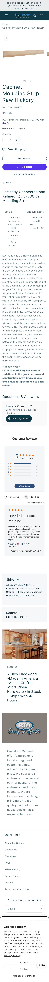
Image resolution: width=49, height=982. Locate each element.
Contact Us (11, 849)
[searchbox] (14, 497)
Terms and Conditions (17, 889)
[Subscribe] (40, 909)
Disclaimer (10, 856)
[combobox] (35, 503)
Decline (24, 969)
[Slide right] (30, 81)
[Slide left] (18, 81)
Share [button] (9, 182)
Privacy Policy (12, 955)
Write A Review (24, 486)
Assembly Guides (14, 843)
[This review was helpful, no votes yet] (34, 551)
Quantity (6, 134)
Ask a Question (20, 418)
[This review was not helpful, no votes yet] (38, 551)
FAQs (7, 862)
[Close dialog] (46, 919)
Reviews (9, 882)
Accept (24, 962)
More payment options (24, 174)
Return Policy (12, 876)
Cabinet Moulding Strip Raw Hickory (23, 27)
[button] (6, 15)
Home (5, 24)
